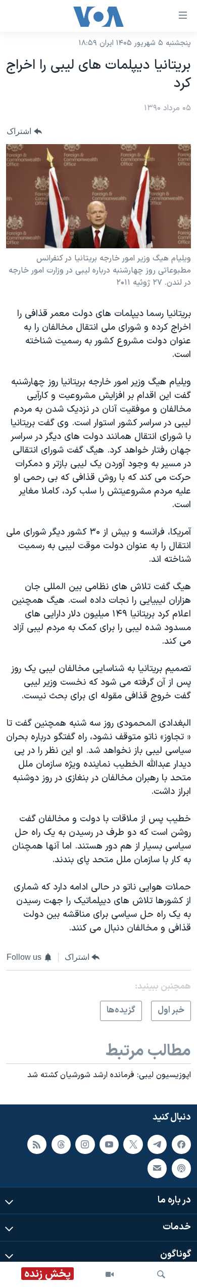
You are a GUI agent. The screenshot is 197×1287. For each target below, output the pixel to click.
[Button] (24, 131)
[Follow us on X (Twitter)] (132, 1144)
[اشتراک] (157, 1168)
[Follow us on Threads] (61, 1144)
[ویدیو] (109, 1274)
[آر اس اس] (36, 1144)
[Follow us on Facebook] (181, 1144)
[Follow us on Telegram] (157, 1144)
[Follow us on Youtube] (109, 1144)
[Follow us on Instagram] (84, 1144)
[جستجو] (161, 1274)
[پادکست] (181, 1168)
